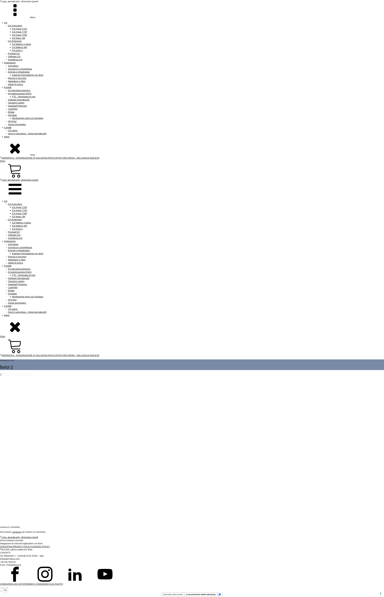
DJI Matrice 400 (19, 47)
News (7, 136)
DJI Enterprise (15, 41)
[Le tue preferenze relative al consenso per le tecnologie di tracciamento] (380, 593)
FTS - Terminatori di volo (23, 96)
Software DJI (14, 56)
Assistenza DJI (15, 59)
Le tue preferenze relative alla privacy (201, 594)
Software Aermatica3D (19, 100)
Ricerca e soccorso (17, 78)
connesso (16, 532)
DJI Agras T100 (19, 29)
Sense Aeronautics (17, 124)
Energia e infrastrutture (19, 72)
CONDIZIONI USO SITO (12, 584)
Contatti (7, 127)
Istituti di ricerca (15, 84)
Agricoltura (13, 66)
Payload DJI (14, 53)
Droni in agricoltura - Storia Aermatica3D (27, 133)
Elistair (11, 112)
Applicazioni (10, 62)
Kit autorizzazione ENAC (20, 93)
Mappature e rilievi (17, 81)
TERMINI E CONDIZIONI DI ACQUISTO (43, 584)
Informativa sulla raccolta (172, 594)
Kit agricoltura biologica (19, 90)
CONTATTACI (6, 546)
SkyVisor (12, 121)
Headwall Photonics (17, 106)
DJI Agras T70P (19, 32)
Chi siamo (13, 130)
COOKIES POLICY (41, 546)
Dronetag (12, 115)
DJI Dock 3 (17, 50)
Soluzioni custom (16, 103)
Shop (2, 161)
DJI (5, 22)
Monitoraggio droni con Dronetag (27, 118)
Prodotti (7, 87)
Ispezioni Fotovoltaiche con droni (27, 75)
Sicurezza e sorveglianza (20, 69)
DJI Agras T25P (19, 35)
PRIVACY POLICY (22, 546)
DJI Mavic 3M (18, 38)
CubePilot (12, 109)
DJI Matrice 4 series (21, 44)
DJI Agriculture (15, 25)
